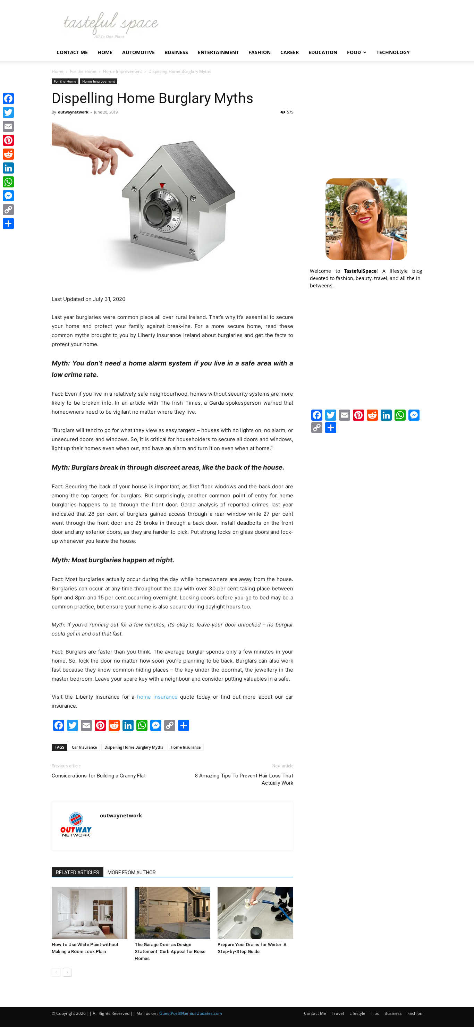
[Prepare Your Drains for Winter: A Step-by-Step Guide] (255, 913)
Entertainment (218, 52)
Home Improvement (122, 71)
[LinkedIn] (8, 168)
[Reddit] (8, 154)
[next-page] (67, 972)
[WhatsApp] (8, 182)
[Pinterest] (8, 140)
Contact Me (72, 52)
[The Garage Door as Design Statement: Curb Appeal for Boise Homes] (172, 913)
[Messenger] (8, 196)
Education (322, 52)
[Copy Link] (8, 210)
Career (289, 52)
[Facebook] (8, 99)
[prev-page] (56, 972)
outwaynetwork (73, 112)
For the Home (83, 71)
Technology (393, 52)
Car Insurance (84, 747)
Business (176, 52)
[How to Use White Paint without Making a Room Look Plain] (89, 913)
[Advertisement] (366, 121)
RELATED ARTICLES (77, 872)
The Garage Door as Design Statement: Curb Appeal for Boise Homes (170, 951)
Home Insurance (186, 747)
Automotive (138, 52)
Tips (375, 1013)
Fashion (259, 52)
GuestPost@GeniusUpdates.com (190, 1013)
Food (354, 52)
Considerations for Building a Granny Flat (99, 776)
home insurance (157, 696)
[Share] (8, 223)
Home (105, 52)
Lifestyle (357, 1013)
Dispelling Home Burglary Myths (133, 747)
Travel (338, 1013)
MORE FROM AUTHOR (132, 872)
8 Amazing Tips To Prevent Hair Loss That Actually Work (244, 779)
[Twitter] (8, 112)
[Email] (8, 126)
